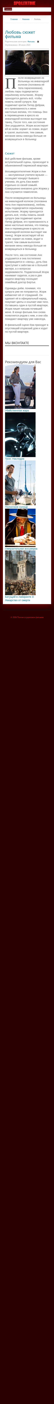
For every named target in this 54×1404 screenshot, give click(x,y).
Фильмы (31, 41)
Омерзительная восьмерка (21, 548)
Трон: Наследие (14, 458)
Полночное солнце (16, 507)
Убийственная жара (17, 410)
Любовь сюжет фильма (20, 34)
